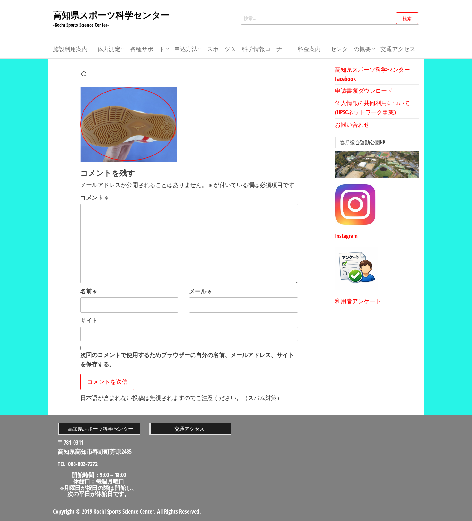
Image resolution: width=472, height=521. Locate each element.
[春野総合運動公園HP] (377, 164)
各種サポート (147, 49)
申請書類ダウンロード (364, 90)
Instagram (346, 236)
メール (200, 291)
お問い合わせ (352, 124)
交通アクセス (397, 49)
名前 (88, 291)
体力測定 (108, 49)
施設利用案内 (70, 49)
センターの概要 (350, 49)
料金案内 (309, 49)
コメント (94, 197)
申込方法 (185, 49)
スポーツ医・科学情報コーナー (247, 49)
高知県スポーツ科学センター (111, 15)
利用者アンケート (358, 301)
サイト (89, 320)
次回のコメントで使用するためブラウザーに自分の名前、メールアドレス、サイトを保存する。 (187, 359)
